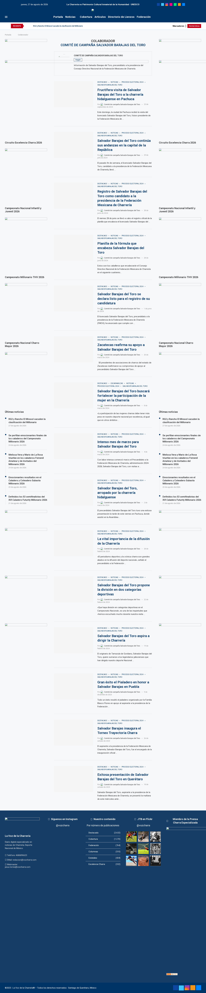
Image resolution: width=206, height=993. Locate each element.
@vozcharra (62, 825)
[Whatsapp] (175, 4)
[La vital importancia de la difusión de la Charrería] (73, 543)
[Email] (183, 4)
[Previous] (26, 26)
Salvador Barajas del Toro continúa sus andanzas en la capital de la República (124, 145)
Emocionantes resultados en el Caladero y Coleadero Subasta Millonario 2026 (179, 480)
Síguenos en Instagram (64, 819)
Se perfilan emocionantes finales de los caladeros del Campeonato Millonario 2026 (182, 438)
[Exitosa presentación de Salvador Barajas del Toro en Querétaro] (73, 779)
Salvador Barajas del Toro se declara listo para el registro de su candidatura (123, 298)
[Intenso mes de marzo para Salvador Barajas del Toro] (73, 446)
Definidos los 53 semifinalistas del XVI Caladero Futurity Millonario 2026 (182, 498)
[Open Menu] (6, 17)
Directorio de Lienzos (121, 16)
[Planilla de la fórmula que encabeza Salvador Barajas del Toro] (73, 248)
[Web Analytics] (172, 974)
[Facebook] (158, 4)
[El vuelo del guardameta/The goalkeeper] (143, 849)
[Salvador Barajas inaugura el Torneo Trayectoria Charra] (73, 733)
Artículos (100, 16)
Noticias (70, 16)
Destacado (104, 832)
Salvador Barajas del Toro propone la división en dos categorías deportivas (123, 589)
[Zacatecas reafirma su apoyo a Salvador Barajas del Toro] (73, 349)
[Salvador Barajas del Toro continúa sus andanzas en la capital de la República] (73, 145)
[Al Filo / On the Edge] (131, 849)
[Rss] (179, 4)
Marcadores (178, 26)
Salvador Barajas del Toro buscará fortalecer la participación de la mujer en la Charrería (123, 395)
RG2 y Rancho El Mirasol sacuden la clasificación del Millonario (58, 26)
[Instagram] (166, 4)
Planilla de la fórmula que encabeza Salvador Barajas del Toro (120, 248)
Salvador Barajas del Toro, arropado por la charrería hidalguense (117, 492)
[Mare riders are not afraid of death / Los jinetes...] (131, 861)
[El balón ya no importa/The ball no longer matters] (131, 837)
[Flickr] (171, 4)
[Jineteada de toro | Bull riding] (143, 837)
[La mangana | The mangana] (143, 861)
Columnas (104, 851)
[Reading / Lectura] (155, 837)
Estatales (104, 858)
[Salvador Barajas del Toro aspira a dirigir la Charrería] (73, 640)
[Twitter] (162, 4)
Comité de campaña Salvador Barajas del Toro (98, 55)
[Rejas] (155, 861)
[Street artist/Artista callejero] (155, 849)
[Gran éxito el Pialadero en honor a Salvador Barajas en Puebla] (73, 686)
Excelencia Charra (104, 864)
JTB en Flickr (144, 819)
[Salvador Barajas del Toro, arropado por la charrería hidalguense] (73, 492)
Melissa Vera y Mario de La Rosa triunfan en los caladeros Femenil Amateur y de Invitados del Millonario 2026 (180, 459)
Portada (58, 16)
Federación (144, 16)
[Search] (199, 17)
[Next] (30, 26)
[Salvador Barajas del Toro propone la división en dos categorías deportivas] (73, 589)
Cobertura (86, 16)
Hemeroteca (194, 26)
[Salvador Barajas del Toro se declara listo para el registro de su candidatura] (73, 298)
